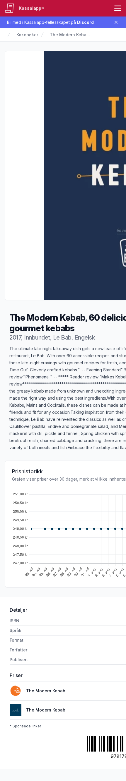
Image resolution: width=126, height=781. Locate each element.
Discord (85, 22)
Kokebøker (27, 34)
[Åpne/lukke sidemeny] (118, 8)
